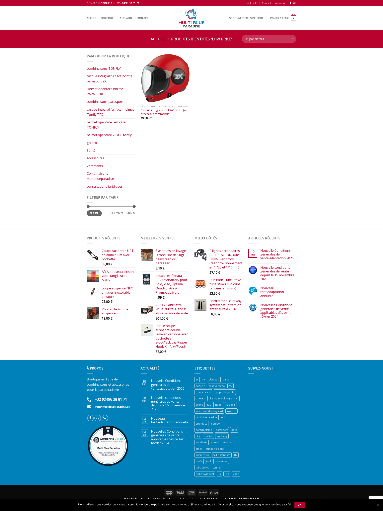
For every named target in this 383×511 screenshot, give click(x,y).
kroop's (231, 404)
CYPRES (200, 398)
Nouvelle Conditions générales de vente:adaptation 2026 (277, 254)
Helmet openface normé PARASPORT (105, 91)
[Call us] (105, 418)
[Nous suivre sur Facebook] (290, 3)
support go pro (215, 449)
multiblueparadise (206, 417)
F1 (237, 398)
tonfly (199, 461)
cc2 (230, 386)
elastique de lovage (220, 398)
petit (234, 430)
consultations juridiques (105, 186)
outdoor (216, 423)
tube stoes (221, 461)
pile (198, 436)
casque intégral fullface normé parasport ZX (109, 78)
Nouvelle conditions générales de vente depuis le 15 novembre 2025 (277, 273)
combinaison (203, 392)
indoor (219, 404)
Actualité (252, 3)
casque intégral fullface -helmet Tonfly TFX (110, 112)
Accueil (92, 18)
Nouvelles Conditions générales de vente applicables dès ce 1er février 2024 (276, 311)
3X (203, 379)
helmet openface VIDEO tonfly (109, 135)
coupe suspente (225, 392)
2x (197, 379)
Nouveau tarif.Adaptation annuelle (272, 292)
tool (208, 461)
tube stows (202, 467)
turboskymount (205, 474)
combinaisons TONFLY (104, 68)
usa (227, 474)
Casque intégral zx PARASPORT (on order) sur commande (164, 112)
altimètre (214, 379)
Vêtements (95, 166)
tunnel (217, 467)
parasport (222, 430)
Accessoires (95, 158)
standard (228, 442)
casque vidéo (217, 386)
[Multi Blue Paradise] (191, 18)
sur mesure (203, 455)
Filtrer (94, 213)
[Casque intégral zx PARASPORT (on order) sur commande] (165, 78)
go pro (92, 143)
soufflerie (201, 442)
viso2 (236, 474)
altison (227, 379)
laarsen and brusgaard (209, 411)
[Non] (378, 506)
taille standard (221, 455)
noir (223, 417)
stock (199, 449)
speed (215, 442)
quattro (208, 436)
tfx (235, 455)
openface (201, 423)
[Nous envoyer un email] (294, 3)
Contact (266, 3)
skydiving (221, 436)
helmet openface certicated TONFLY (107, 125)
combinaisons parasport (105, 101)
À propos (280, 3)
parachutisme (204, 430)
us (219, 474)
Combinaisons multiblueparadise (100, 176)
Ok (300, 504)
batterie (200, 386)
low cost (231, 411)
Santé (91, 150)
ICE (209, 404)
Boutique (107, 18)
